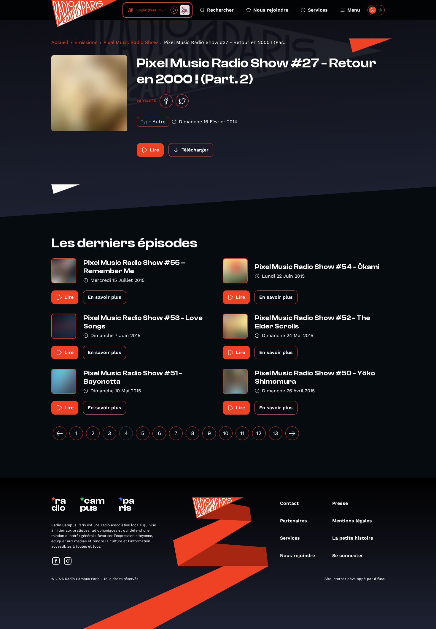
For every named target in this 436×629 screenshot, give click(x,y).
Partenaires (293, 521)
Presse (340, 503)
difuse (379, 579)
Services (318, 10)
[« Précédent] (59, 433)
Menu (353, 10)
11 (242, 433)
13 (275, 433)
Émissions (85, 42)
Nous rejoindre (270, 10)
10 (225, 433)
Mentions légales (352, 521)
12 (259, 433)
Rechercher (220, 10)
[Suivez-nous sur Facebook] (56, 561)
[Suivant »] (292, 433)
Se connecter (347, 555)
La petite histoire (352, 538)
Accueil (59, 42)
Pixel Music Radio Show (131, 42)
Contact (289, 503)
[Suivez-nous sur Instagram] (68, 561)
